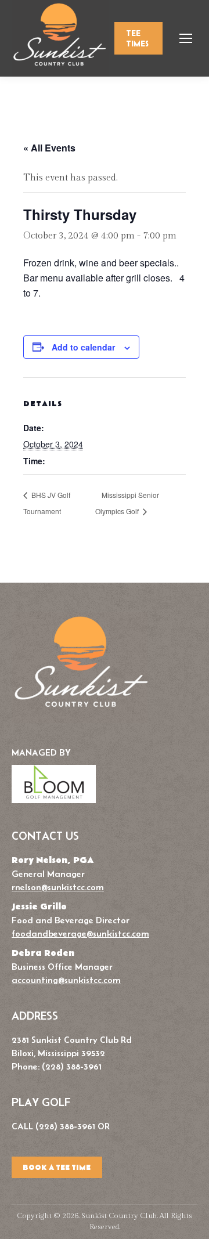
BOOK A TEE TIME (57, 1167)
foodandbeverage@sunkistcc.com (80, 933)
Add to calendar (83, 347)
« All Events (49, 147)
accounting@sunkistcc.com (66, 980)
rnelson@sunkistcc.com (58, 887)
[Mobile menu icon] (185, 38)
